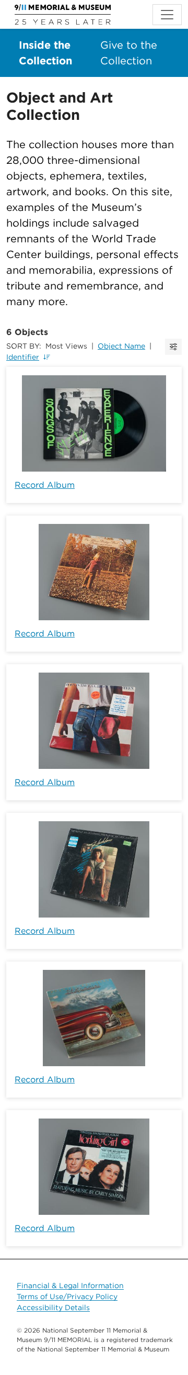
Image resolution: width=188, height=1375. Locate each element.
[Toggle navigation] (167, 14)
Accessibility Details (53, 1307)
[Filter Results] (173, 347)
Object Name (121, 346)
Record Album (45, 485)
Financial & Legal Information (70, 1285)
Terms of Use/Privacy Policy (67, 1296)
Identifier (22, 357)
